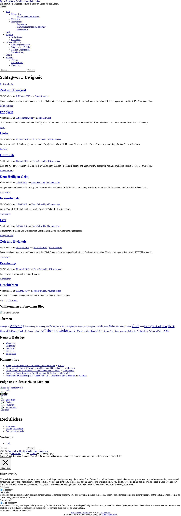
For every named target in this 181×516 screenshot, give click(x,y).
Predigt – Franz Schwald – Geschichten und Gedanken (30, 365)
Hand (141, 326)
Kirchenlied (40, 331)
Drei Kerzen (69, 368)
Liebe (4, 133)
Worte (160, 331)
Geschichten (9, 285)
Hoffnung (12, 331)
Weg (147, 331)
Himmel (4, 331)
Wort (155, 331)
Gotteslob (7, 155)
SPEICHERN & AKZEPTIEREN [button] (15, 510)
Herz (171, 326)
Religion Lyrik (6, 84)
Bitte (47, 326)
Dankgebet (70, 326)
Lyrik (8, 32)
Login (8, 443)
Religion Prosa (6, 106)
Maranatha (10, 343)
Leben (48, 330)
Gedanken (16, 39)
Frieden (106, 326)
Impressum (22, 24)
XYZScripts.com (105, 512)
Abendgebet (4, 326)
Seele (101, 331)
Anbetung (17, 326)
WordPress (16, 453)
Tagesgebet (123, 331)
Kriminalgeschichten (20, 44)
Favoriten (15, 19)
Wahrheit (141, 331)
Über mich (16, 14)
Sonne (117, 331)
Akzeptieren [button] (110, 456)
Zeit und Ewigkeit (13, 90)
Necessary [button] (4, 487)
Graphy (33, 453)
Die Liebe (10, 351)
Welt (150, 331)
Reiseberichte (17, 52)
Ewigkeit (6, 112)
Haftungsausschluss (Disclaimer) (31, 27)
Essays (9, 55)
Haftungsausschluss (14, 428)
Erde (85, 326)
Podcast (9, 57)
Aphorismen (16, 37)
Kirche (21, 330)
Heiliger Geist (152, 326)
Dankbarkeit (60, 326)
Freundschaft (9, 198)
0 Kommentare (54, 139)
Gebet (112, 326)
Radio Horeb (17, 62)
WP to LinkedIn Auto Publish (80, 512)
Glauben (128, 326)
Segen (107, 331)
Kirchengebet (30, 331)
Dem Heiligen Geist (14, 176)
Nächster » (13, 300)
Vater (134, 330)
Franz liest (16, 65)
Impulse (9, 34)
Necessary (8, 490)
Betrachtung (40, 326)
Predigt (94, 331)
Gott (135, 326)
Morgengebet (83, 331)
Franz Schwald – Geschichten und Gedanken (20, 1)
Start (8, 11)
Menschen (73, 331)
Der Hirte (10, 348)
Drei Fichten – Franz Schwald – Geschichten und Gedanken (33, 370)
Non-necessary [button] (6, 500)
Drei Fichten (68, 370)
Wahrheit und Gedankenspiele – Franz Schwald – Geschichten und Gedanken (40, 375)
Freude (99, 326)
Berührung (8, 263)
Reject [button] (119, 456)
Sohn (112, 331)
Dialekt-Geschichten (20, 50)
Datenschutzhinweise (15, 431)
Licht (56, 331)
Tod (129, 331)
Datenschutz (22, 29)
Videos (14, 60)
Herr (164, 326)
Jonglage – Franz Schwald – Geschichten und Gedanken (31, 373)
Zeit (166, 330)
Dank (52, 326)
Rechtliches (16, 22)
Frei (3, 220)
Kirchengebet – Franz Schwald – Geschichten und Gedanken (33, 368)
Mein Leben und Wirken (28, 16)
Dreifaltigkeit (79, 326)
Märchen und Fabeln (20, 47)
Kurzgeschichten (13, 42)
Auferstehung (30, 326)
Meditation (10, 346)
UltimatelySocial (109, 514)
